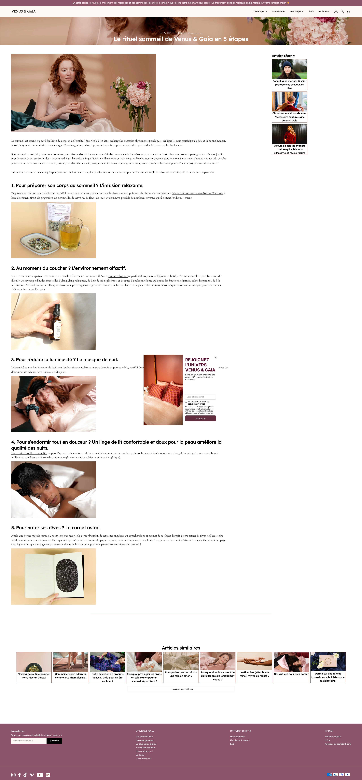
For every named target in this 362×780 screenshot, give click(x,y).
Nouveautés (278, 11)
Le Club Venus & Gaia (146, 744)
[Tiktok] (25, 775)
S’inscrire (54, 740)
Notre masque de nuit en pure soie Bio (106, 367)
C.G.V (327, 740)
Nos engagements (144, 740)
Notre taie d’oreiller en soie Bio (29, 453)
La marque (295, 11)
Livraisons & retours (240, 740)
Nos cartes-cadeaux (145, 747)
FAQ (311, 11)
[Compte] (336, 11)
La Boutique (258, 11)
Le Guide (140, 755)
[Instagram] (13, 775)
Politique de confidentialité (338, 744)
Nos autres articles (183, 689)
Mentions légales (333, 736)
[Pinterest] (32, 775)
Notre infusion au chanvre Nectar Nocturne (197, 193)
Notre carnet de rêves (193, 535)
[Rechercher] (342, 11)
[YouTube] (40, 775)
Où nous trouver (143, 758)
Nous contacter (237, 736)
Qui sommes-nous (144, 736)
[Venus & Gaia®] (23, 11)
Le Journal (323, 11)
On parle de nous (144, 751)
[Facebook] (19, 775)
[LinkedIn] (48, 775)
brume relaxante (118, 276)
